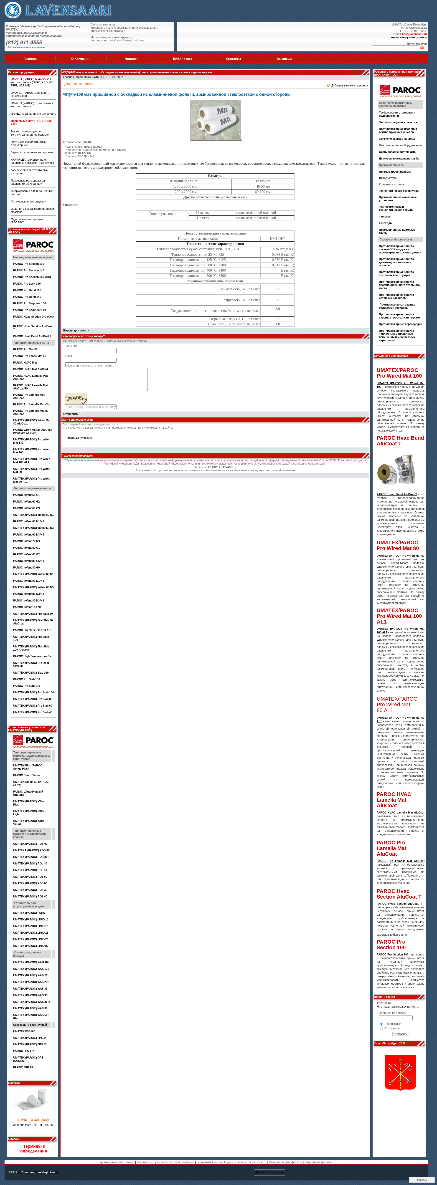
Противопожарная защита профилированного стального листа (399, 285)
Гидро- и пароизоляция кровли (245, 1162)
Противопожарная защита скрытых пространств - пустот (399, 316)
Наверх (422, 1179)
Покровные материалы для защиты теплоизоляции (28, 182)
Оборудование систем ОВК (397, 152)
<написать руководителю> (409, 37)
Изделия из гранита (318, 1162)
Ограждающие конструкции (28, 201)
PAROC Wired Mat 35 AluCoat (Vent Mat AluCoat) (32, 431)
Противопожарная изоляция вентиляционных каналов (398, 130)
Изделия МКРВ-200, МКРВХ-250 (33, 1112)
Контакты (233, 59)
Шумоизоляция (183, 1162)
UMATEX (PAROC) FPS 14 (30, 1037)
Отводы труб (387, 178)
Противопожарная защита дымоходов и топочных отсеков (396, 262)
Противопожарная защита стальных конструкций (396, 273)
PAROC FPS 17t (23, 1051)
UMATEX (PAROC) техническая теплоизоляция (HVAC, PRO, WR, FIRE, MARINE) (32, 82)
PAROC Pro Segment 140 (29, 310)
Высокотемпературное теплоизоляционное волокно (30, 133)
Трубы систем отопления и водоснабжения (397, 114)
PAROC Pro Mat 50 (25, 349)
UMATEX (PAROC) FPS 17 (30, 1044)
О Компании (81, 59)
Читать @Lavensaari (79, 438)
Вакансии (284, 59)
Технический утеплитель (154, 1162)
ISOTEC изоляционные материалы (33, 113)
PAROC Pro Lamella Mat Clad (32, 404)
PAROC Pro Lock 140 (27, 283)
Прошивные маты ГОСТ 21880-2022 (99, 77)
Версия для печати (76, 330)
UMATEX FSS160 (24, 1031)
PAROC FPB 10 (23, 1067)
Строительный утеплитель (116, 1162)
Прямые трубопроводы (395, 171)
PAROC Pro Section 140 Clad (32, 277)
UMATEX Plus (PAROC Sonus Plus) (27, 767)
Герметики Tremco (209, 1162)
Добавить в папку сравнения (349, 85)
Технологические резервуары (399, 190)
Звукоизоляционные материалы (32, 152)
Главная (30, 59)
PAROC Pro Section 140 (28, 270)
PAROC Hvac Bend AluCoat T (32, 336)
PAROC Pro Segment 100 (29, 303)
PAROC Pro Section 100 (28, 263)
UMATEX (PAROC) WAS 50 (30, 1008)
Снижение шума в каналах (397, 138)
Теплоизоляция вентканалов (398, 122)
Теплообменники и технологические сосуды (396, 208)
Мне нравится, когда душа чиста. (398, 1006)
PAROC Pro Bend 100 (27, 290)
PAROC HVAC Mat (25, 362)
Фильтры (385, 216)
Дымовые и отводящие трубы (399, 158)
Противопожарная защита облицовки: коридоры (397, 306)
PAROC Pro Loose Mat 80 (29, 356)
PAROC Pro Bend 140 (27, 296)
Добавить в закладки (269, 1172)
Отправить (70, 414)
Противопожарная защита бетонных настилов (396, 296)
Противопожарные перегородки (400, 324)
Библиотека (182, 59)
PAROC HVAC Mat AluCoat (30, 369)
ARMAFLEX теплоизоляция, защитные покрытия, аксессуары (32, 161)
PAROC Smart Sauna (27, 775)
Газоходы (385, 223)
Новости (132, 59)
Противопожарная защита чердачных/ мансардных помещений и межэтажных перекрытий (397, 335)
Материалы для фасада (285, 1162)
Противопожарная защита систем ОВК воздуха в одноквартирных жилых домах (400, 249)
